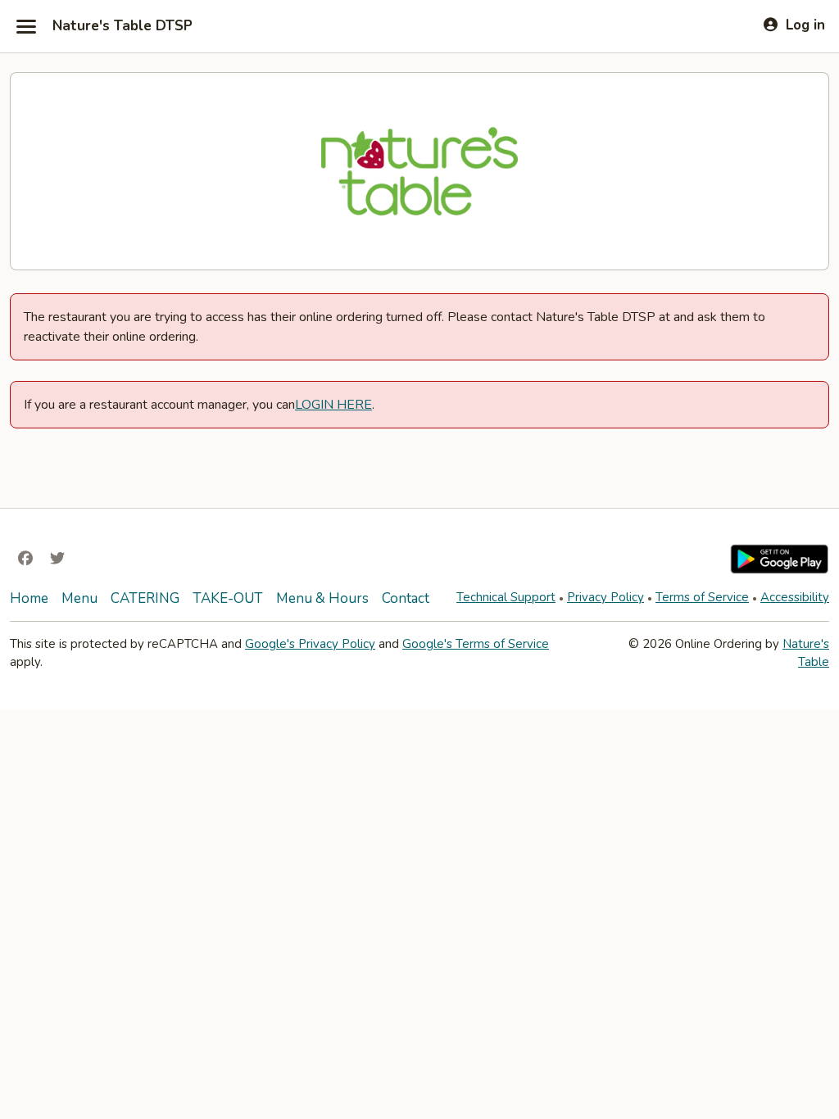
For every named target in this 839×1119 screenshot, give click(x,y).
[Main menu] (26, 26)
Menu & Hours (322, 598)
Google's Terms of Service (475, 644)
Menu (79, 598)
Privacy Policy (605, 597)
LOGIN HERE (333, 405)
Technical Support (506, 597)
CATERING (145, 598)
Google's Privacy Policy (310, 644)
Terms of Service (702, 597)
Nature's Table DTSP (122, 26)
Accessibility (794, 597)
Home (29, 598)
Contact (405, 598)
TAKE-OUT (228, 598)
